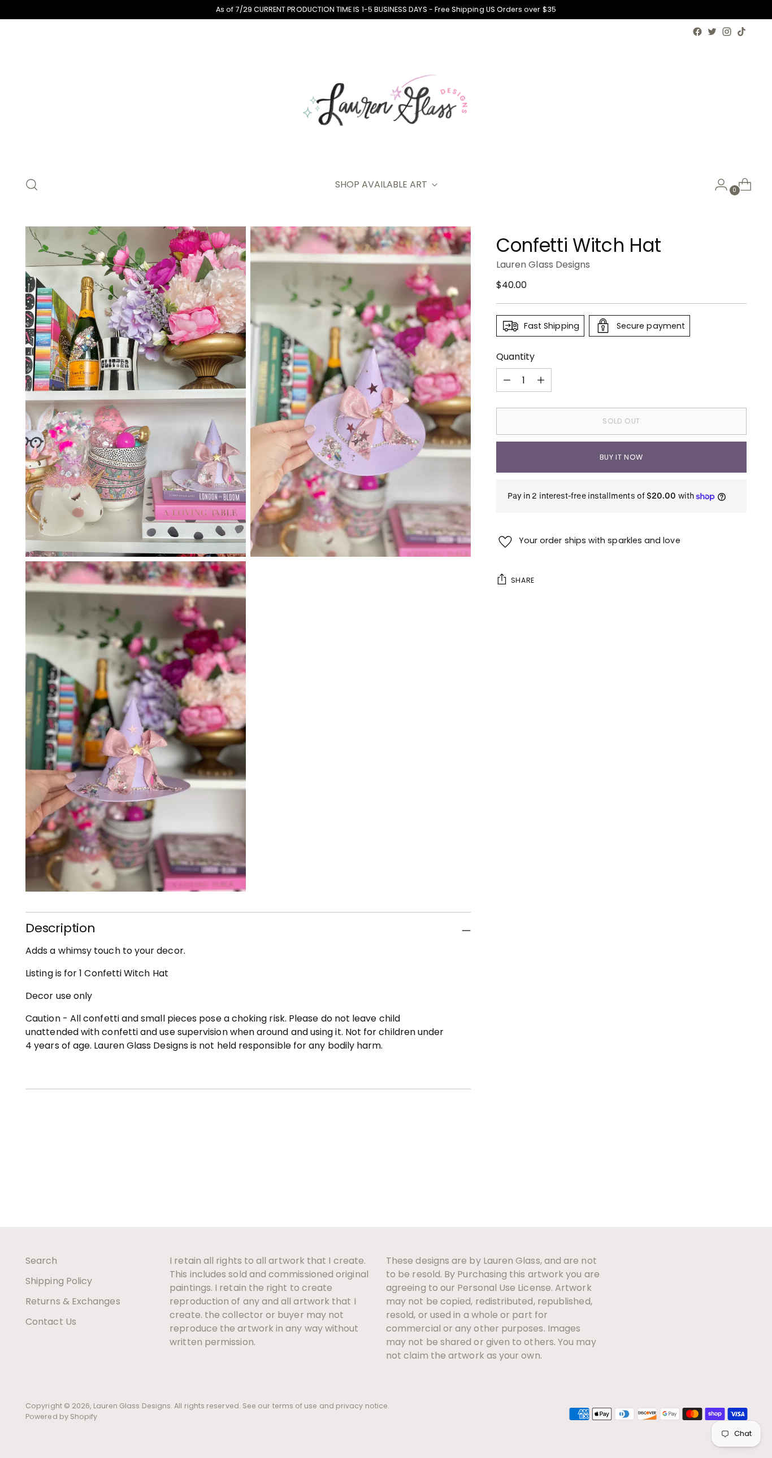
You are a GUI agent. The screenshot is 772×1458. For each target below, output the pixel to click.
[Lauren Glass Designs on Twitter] (712, 32)
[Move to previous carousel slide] (711, 1188)
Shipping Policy (58, 1280)
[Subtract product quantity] (541, 380)
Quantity (515, 356)
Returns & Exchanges (72, 1301)
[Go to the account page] (716, 184)
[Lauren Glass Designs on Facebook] (697, 32)
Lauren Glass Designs (543, 264)
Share (523, 580)
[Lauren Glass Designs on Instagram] (727, 32)
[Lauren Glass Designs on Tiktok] (741, 32)
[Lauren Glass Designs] (386, 102)
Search (41, 1260)
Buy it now (621, 457)
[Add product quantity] (507, 380)
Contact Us (50, 1321)
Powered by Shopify (61, 1416)
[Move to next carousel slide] (737, 1188)
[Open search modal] (31, 184)
